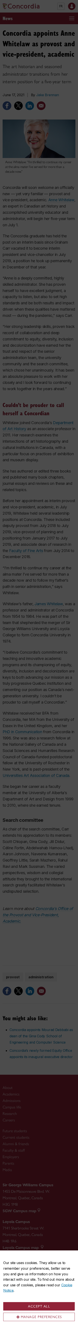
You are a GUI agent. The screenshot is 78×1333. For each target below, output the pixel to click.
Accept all (39, 1306)
